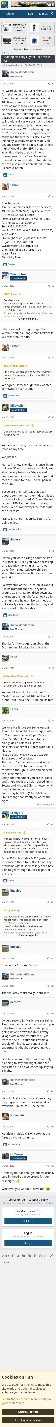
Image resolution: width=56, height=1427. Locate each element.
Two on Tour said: (14, 365)
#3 (53, 285)
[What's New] (52, 14)
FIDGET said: (11, 294)
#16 (52, 1126)
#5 (53, 417)
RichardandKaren (13, 65)
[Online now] (7, 817)
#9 (53, 720)
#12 (52, 958)
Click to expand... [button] (28, 318)
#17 (52, 1165)
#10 (52, 824)
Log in (29, 1243)
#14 (52, 1013)
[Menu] (8, 13)
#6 (53, 550)
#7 (53, 636)
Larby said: (10, 910)
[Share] (49, 84)
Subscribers (18, 49)
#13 (52, 985)
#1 (53, 83)
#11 (52, 902)
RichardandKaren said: (17, 425)
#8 (53, 668)
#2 (53, 196)
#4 (53, 357)
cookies (29, 1385)
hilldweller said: (13, 832)
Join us (29, 1221)
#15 (52, 1091)
